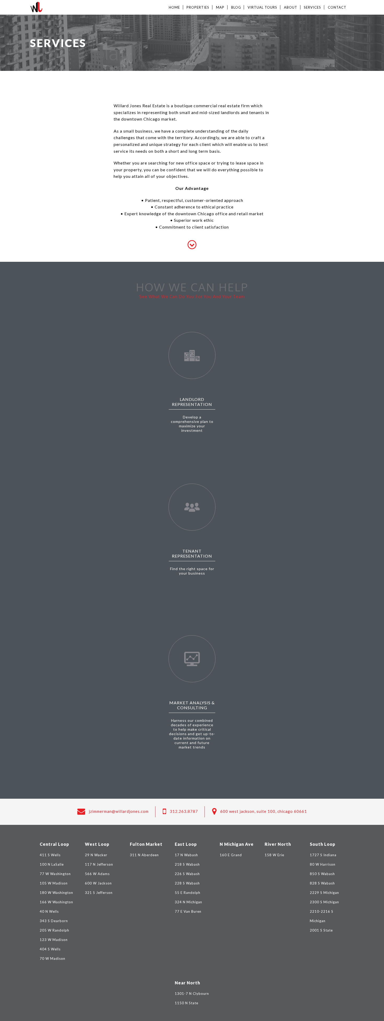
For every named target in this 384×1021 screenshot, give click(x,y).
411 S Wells (50, 855)
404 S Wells (50, 949)
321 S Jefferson (99, 892)
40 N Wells (49, 911)
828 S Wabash (322, 883)
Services (312, 7)
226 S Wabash (187, 874)
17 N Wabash (186, 855)
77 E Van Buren (188, 911)
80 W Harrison (322, 864)
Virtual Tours (262, 7)
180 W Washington (56, 892)
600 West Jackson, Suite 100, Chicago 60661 (263, 811)
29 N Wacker (96, 855)
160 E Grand (231, 855)
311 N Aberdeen (144, 855)
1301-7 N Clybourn (192, 993)
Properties (198, 7)
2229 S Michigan (324, 892)
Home (174, 7)
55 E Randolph (187, 892)
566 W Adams (97, 874)
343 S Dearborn (54, 921)
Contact (337, 7)
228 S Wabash (187, 883)
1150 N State (186, 1003)
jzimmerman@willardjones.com (119, 811)
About (290, 7)
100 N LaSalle (52, 864)
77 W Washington (55, 874)
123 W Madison (54, 940)
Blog (236, 7)
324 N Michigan (188, 902)
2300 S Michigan (324, 902)
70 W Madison (52, 958)
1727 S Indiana (323, 855)
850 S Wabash (322, 874)
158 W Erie (274, 855)
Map (220, 7)
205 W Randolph (54, 930)
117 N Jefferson (99, 864)
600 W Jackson (98, 883)
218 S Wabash (187, 864)
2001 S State (321, 930)
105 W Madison (54, 883)
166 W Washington (56, 902)
